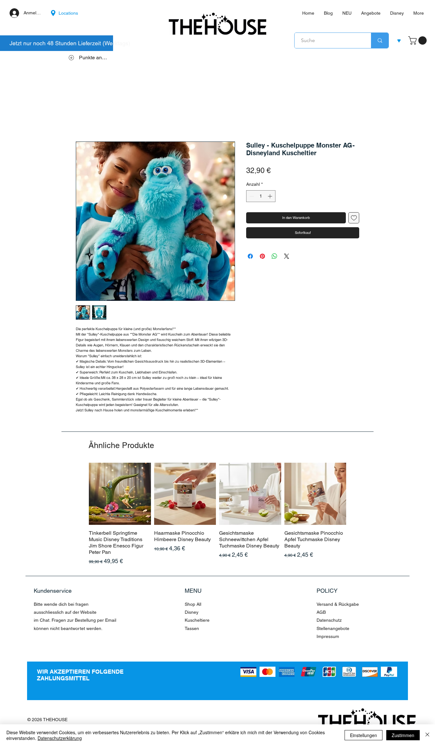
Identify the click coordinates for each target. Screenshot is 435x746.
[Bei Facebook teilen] (250, 256)
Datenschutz (329, 620)
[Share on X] (286, 256)
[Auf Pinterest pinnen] (262, 256)
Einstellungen (363, 735)
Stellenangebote (333, 628)
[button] (418, 40)
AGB (321, 612)
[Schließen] (427, 735)
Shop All (193, 604)
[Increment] (271, 196)
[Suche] (380, 40)
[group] (217, 514)
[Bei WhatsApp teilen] (274, 256)
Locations (68, 13)
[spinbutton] (261, 196)
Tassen (192, 628)
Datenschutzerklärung (60, 738)
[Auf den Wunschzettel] (354, 217)
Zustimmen (403, 735)
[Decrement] (251, 196)
